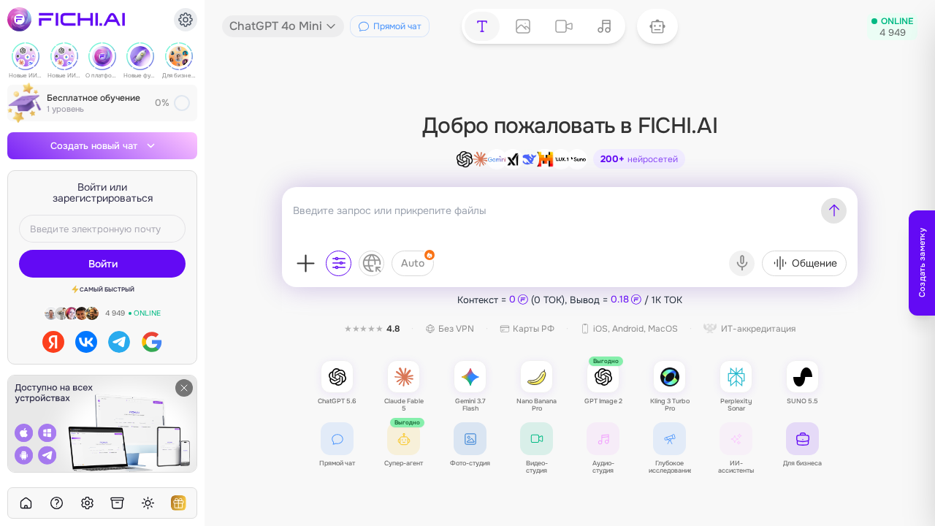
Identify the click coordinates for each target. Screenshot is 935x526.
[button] (657, 26)
